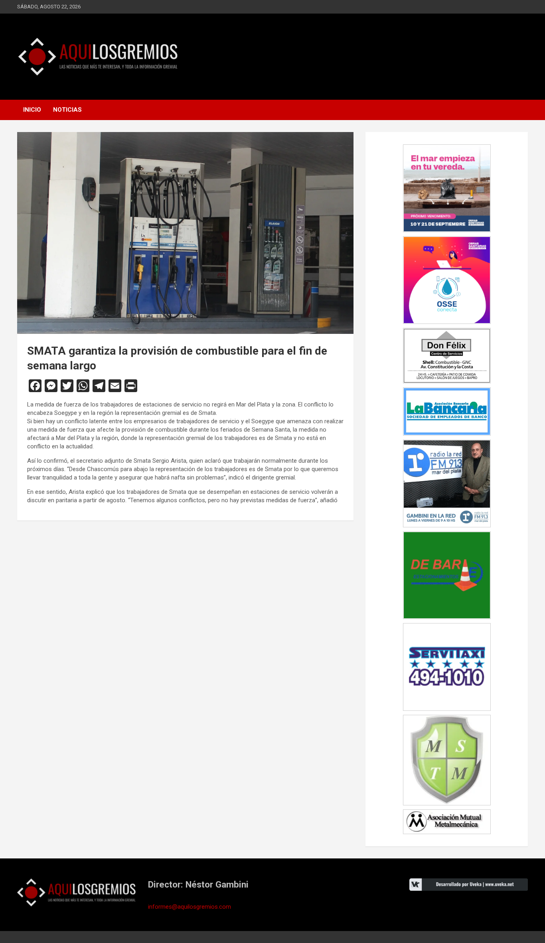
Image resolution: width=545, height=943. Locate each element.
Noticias (67, 109)
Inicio (32, 109)
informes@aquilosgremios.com (189, 906)
